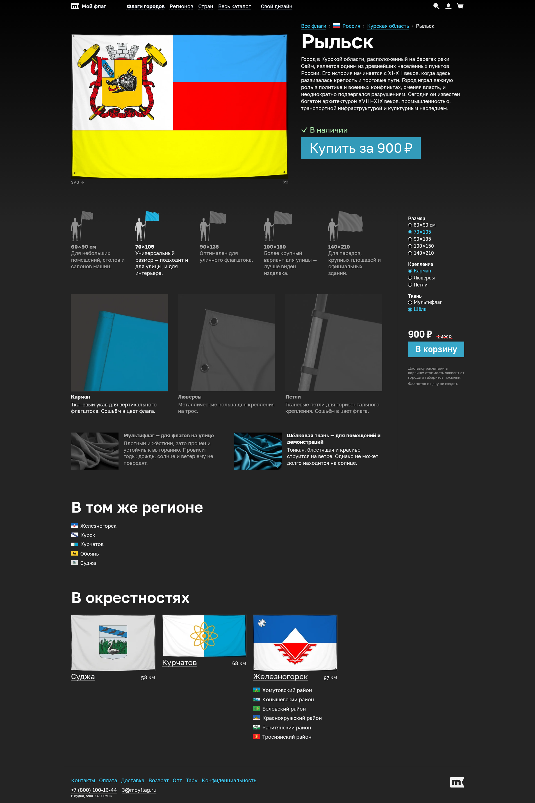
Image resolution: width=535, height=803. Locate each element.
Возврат (159, 780)
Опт (177, 780)
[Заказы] (448, 6)
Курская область (388, 26)
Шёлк (420, 309)
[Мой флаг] (457, 783)
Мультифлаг (428, 302)
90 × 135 (422, 239)
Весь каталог (234, 6)
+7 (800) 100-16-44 (94, 792)
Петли (420, 285)
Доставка (132, 780)
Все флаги (313, 26)
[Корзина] (459, 6)
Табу (191, 780)
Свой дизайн (276, 6)
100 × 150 (424, 246)
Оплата (108, 780)
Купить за (361, 148)
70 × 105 (422, 232)
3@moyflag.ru (139, 790)
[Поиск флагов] (436, 6)
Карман (422, 271)
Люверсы (424, 278)
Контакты (83, 780)
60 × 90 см (425, 225)
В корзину (436, 349)
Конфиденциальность (229, 780)
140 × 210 (424, 253)
